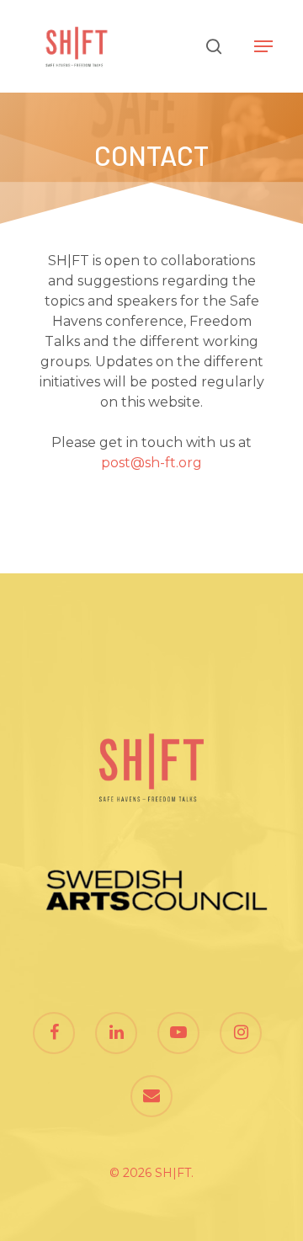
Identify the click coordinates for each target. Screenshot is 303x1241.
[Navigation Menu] (263, 46)
